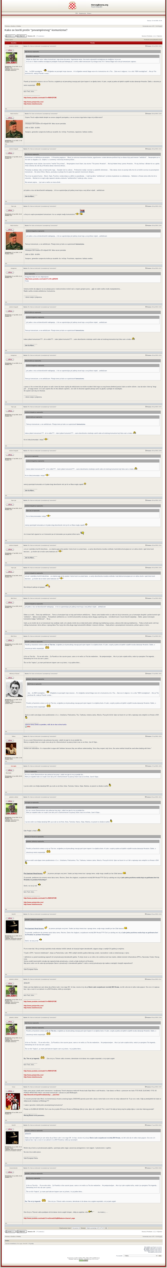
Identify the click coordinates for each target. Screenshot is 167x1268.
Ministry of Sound (14, 673)
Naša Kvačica (14, 113)
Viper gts (13, 206)
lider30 (14, 914)
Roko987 (25, 1243)
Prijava (89, 13)
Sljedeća (159, 36)
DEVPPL (81, 1259)
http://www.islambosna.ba (33, 104)
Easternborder (14, 1168)
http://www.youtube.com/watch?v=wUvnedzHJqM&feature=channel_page (49, 1218)
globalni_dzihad (13, 46)
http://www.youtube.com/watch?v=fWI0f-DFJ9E (40, 97)
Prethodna (149, 36)
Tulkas (13, 736)
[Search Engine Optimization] (83, 1261)
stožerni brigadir (13, 149)
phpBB (76, 1257)
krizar (13, 1087)
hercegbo (13, 766)
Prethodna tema (148, 39)
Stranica (144, 36)
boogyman (14, 268)
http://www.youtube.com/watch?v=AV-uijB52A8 (41, 279)
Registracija (82, 13)
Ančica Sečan (94, 1259)
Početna (7, 26)
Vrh (6, 108)
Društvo (13, 26)
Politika (19, 26)
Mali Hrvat (13, 598)
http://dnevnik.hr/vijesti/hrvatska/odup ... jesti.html (41, 1095)
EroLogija (19, 1243)
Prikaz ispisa (9, 39)
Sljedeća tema (158, 39)
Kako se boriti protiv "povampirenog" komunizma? (36, 30)
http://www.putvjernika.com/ (34, 102)
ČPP (76, 13)
